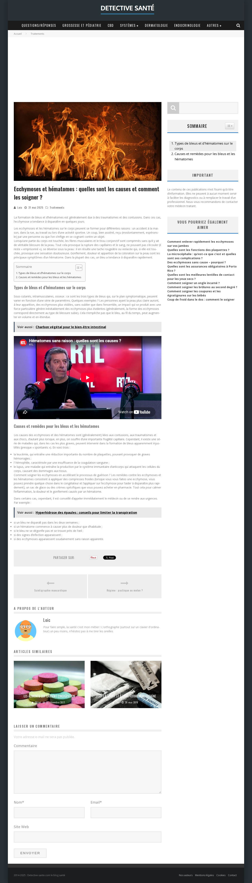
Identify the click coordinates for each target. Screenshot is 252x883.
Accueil (18, 33)
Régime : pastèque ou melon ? (125, 590)
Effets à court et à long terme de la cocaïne (126, 696)
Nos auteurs (186, 875)
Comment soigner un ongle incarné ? (193, 283)
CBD (111, 25)
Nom (19, 802)
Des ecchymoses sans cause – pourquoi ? (196, 262)
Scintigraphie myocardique (50, 590)
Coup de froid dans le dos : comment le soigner (200, 299)
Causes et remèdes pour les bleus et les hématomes (50, 277)
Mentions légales (204, 875)
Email (96, 802)
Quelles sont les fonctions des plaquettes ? (198, 250)
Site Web (21, 826)
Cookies (220, 875)
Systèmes (128, 25)
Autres (213, 25)
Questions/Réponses (39, 25)
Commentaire (25, 745)
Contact (232, 875)
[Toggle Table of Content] (76, 267)
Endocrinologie (187, 25)
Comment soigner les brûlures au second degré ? (202, 287)
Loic (19, 207)
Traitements (57, 207)
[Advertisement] (126, 66)
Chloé (38, 702)
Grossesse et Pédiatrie (81, 25)
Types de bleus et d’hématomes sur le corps (45, 273)
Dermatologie (156, 25)
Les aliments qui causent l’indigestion (49, 696)
